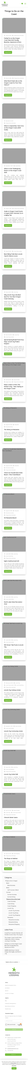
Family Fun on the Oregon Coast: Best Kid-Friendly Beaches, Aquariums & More (12, 40)
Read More (8, 52)
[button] (22, 4)
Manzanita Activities (10, 467)
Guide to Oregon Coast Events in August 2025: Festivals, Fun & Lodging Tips (13, 213)
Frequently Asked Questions (10, 1003)
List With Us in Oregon (9, 993)
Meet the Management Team (10, 985)
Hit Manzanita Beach (10, 518)
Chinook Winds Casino (11, 817)
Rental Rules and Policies (10, 1006)
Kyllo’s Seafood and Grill (11, 561)
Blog (6, 1000)
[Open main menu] (25, 3)
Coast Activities (17, 379)
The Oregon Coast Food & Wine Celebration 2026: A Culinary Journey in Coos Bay (13, 939)
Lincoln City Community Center (13, 731)
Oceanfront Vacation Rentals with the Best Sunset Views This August (14, 933)
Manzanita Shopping (14, 924)
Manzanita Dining (9, 426)
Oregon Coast (8, 381)
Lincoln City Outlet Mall (11, 774)
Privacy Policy (13, 1063)
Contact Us (13, 1054)
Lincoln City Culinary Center (12, 690)
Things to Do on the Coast (19, 35)
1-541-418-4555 (10, 1050)
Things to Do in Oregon (11, 881)
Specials (6, 990)
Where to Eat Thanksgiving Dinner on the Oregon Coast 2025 (12, 170)
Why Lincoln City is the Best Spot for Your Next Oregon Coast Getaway (12, 297)
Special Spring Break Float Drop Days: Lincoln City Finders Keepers (14, 341)
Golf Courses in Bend (12, 890)
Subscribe (14, 1029)
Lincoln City (15, 292)
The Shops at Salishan (11, 858)
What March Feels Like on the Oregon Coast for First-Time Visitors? (13, 83)
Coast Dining (17, 165)
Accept (14, 1068)
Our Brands (7, 988)
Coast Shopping (17, 853)
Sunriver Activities (12, 894)
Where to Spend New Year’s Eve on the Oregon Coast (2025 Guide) (14, 128)
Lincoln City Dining (9, 556)
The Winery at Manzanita (11, 429)
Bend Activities (11, 885)
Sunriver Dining (11, 897)
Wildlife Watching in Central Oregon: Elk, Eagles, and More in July (13, 951)
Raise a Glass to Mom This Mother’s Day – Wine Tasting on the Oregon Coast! (13, 386)
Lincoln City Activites (18, 251)
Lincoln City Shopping (10, 769)
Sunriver (8, 892)
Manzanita (17, 424)
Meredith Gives (8, 1008)
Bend (7, 883)
